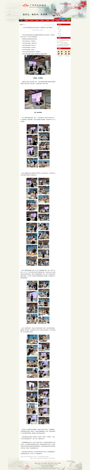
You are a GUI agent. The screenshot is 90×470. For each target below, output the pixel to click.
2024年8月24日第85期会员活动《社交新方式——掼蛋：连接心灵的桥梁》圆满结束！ (36, 456)
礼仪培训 (52, 20)
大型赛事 (59, 35)
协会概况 (26, 20)
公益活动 (59, 31)
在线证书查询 (69, 18)
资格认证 (42, 20)
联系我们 (68, 20)
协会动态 (31, 20)
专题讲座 (59, 33)
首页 (21, 20)
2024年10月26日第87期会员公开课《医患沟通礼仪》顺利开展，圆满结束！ (44, 458)
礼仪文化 (37, 20)
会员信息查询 (63, 18)
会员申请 (57, 20)
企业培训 (47, 20)
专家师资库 (63, 20)
